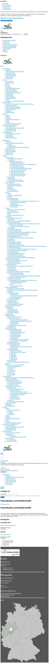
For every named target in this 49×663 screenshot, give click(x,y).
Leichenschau (11, 239)
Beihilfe (2, 600)
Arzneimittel (11, 219)
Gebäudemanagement (13, 312)
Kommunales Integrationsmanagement (17, 260)
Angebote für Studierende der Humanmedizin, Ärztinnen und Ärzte (24, 223)
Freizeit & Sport (9, 135)
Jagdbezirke (13, 355)
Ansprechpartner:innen (16, 283)
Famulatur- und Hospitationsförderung (20, 226)
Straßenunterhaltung (13, 311)
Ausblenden (3, 20)
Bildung (7, 84)
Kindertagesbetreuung (13, 293)
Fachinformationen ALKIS (14, 184)
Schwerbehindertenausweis (9, 46)
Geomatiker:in (14, 396)
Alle (38, 495)
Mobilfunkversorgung (11, 130)
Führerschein (6, 43)
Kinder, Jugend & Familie (11, 91)
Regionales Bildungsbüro (14, 261)
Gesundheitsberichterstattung (15, 254)
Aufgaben (10, 411)
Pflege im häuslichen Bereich (15, 317)
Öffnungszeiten (12, 146)
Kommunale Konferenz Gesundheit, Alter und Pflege (20, 237)
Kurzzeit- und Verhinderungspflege (19, 319)
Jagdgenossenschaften (16, 350)
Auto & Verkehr (9, 81)
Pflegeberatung (12, 326)
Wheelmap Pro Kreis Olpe (14, 278)
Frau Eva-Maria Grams (6, 534)
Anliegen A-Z (9, 70)
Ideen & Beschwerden (11, 75)
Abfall (9, 213)
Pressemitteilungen (10, 112)
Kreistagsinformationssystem (10, 44)
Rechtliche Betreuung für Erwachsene (17, 325)
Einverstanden (9, 20)
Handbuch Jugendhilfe (13, 302)
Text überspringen (5, 504)
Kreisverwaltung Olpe (5, 561)
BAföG (9, 194)
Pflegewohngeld (14, 322)
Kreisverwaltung (7, 102)
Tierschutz (10, 369)
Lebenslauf (10, 413)
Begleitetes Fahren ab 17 (17, 161)
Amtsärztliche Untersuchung (15, 218)
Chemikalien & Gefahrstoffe (14, 229)
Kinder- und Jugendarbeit (14, 298)
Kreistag (5, 114)
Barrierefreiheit (12, 267)
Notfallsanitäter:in (15, 397)
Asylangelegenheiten (16, 334)
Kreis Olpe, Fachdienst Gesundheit (8, 525)
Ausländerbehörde (5, 596)
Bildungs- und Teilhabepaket (15, 195)
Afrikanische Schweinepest (9, 40)
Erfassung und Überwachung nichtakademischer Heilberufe (22, 232)
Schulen (10, 197)
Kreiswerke (10, 308)
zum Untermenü (7, 6)
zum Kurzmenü (6, 8)
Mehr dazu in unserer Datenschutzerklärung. (12, 18)
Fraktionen (8, 118)
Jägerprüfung (14, 358)
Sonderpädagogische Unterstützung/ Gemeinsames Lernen (25, 201)
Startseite (3, 467)
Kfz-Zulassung (6, 41)
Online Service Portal (11, 74)
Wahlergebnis (11, 414)
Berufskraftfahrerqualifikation (15, 158)
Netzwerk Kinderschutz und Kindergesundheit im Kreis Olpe (22, 290)
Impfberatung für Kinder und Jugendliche (18, 235)
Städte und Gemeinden (11, 138)
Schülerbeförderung (13, 198)
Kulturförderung (10, 136)
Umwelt (7, 85)
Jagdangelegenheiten (13, 349)
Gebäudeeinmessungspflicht (15, 185)
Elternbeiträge (14, 294)
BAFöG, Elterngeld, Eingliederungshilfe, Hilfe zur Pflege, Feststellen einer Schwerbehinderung (23, 597)
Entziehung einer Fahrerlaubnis (18, 174)
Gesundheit (8, 87)
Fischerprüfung (14, 348)
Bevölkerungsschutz (13, 342)
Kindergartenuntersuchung (14, 236)
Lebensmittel (11, 374)
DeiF (12, 284)
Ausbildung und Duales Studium (16, 389)
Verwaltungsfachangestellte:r (18, 394)
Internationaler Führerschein (18, 167)
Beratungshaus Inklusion (17, 285)
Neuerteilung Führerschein (17, 172)
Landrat (7, 115)
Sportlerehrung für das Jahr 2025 (19, 437)
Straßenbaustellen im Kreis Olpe (16, 181)
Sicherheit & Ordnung (11, 98)
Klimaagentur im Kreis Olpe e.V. (13, 92)
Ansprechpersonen (10, 73)
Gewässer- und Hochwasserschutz (16, 209)
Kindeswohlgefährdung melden (15, 304)
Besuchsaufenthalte (15, 336)
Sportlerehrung (12, 435)
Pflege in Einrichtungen (13, 318)
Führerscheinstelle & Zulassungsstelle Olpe (11, 593)
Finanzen (8, 122)
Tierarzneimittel (12, 370)
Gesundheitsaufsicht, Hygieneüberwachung (18, 233)
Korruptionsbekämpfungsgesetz (13, 123)
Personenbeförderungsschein (18, 175)
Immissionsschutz (12, 211)
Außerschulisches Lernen (17, 205)
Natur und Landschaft (13, 212)
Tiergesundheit (11, 367)
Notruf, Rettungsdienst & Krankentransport (18, 362)
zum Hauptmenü (7, 5)
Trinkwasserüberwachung (14, 247)
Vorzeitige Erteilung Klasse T (17, 163)
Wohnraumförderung (13, 191)
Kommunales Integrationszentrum (16, 277)
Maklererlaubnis (12, 360)
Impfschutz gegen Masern (14, 222)
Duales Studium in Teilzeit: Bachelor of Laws (21, 393)
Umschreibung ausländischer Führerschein (21, 168)
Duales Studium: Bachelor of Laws (19, 391)
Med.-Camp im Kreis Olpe (17, 225)
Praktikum (10, 400)
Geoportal (5, 51)
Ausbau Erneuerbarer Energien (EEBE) (15, 128)
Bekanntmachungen (10, 109)
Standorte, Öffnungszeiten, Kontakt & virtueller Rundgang (19, 104)
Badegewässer (11, 228)
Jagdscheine (13, 356)
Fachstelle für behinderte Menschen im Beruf (19, 271)
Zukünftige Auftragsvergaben (15, 382)
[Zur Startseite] (7, 30)
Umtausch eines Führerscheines (18, 170)
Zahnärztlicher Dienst (13, 252)
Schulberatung (14, 204)
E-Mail (6, 543)
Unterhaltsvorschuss (13, 300)
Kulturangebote (14, 206)
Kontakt (10, 144)
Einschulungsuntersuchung (14, 230)
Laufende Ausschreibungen (14, 383)
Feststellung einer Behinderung (15, 273)
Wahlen (5, 50)
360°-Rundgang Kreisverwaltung (16, 401)
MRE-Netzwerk (11, 240)
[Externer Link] (24, 552)
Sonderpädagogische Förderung (18, 281)
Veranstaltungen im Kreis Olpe (13, 133)
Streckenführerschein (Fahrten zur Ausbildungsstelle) (23, 164)
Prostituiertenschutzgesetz (14, 242)
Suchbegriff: (3, 494)
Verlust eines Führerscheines (18, 171)
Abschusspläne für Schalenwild (18, 352)
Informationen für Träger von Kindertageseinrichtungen (24, 295)
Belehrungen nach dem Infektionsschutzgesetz (19, 221)
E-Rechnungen (9, 78)
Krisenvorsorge (9, 77)
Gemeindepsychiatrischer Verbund (16, 253)
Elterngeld (10, 291)
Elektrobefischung (15, 345)
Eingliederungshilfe (12, 270)
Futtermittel (11, 372)
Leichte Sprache (12, 269)
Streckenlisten (14, 359)
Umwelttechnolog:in (15, 398)
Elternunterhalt (14, 324)
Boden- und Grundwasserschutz (16, 215)
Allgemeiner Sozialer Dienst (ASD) (16, 288)
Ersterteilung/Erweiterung (17, 165)
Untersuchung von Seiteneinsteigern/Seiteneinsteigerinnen (22, 249)
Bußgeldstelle (11, 178)
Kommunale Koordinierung (14, 263)
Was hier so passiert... (16, 390)
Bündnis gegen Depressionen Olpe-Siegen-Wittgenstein (21, 257)
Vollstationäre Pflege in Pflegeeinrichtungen (21, 321)
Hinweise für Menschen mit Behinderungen (18, 147)
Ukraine (7, 99)
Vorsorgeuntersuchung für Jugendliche (17, 250)
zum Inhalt (5, 3)
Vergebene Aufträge (13, 384)
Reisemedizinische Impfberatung (16, 245)
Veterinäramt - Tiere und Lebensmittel (15, 101)
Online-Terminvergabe (16, 331)
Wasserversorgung (12, 310)
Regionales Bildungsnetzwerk (13, 88)
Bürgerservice (6, 68)
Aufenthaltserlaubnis (16, 335)
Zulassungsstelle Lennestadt (7, 595)
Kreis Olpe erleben (7, 132)
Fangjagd (13, 353)
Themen (5, 80)
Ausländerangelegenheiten (9, 47)
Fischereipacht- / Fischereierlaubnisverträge (21, 346)
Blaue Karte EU (14, 338)
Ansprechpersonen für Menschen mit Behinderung (20, 266)
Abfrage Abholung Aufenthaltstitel (19, 341)
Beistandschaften (12, 301)
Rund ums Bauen (12, 189)
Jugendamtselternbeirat (16, 297)
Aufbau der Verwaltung (11, 105)
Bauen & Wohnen (10, 82)
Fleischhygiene (11, 373)
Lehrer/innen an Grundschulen (18, 202)
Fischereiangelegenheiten (14, 343)
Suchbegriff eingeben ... (6, 34)
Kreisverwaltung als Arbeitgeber (13, 108)
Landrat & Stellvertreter (14, 410)
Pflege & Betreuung (10, 97)
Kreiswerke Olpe (9, 94)
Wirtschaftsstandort (10, 126)
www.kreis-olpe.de (8, 569)
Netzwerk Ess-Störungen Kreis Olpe (16, 256)
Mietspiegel (11, 188)
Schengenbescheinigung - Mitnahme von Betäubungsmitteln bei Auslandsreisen (27, 246)
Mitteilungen (9, 111)
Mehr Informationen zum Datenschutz (10, 466)
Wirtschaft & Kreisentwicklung (10, 125)
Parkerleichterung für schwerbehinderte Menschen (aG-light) (25, 276)
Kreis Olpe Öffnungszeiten (7, 578)
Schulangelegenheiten (13, 199)
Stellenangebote (7, 49)
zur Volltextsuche (7, 9)
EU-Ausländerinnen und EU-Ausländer (20, 339)
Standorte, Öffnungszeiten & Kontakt (14, 71)
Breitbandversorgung (11, 129)
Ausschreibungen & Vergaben (13, 106)
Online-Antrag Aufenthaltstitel (18, 332)
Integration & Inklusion (11, 90)
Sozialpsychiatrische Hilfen (14, 243)
